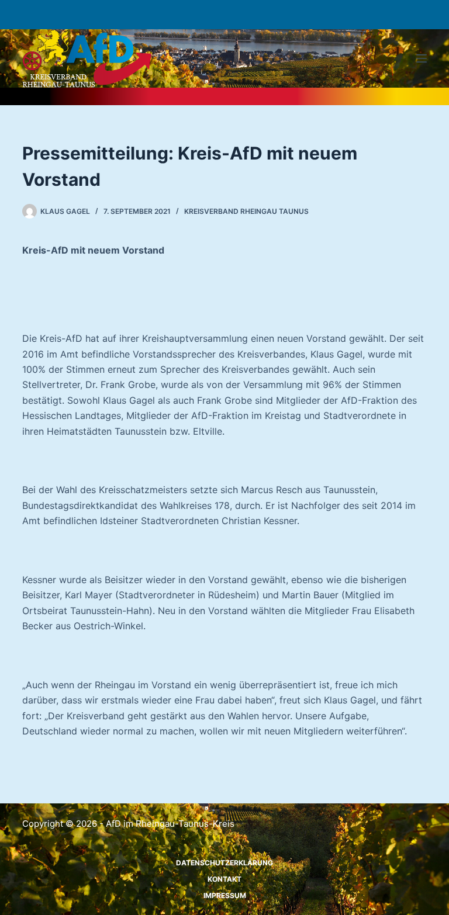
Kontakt (224, 879)
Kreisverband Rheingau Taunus (246, 211)
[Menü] (421, 58)
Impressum (224, 895)
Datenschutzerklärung (224, 862)
